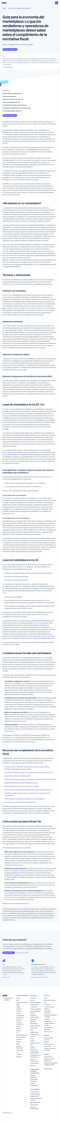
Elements (19, 1020)
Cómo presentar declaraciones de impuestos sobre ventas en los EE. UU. (28, 790)
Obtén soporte (48, 1056)
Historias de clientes (49, 1000)
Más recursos (47, 1031)
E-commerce (33, 1007)
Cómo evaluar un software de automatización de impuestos (24, 799)
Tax (17, 1052)
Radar (18, 1044)
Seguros (32, 1047)
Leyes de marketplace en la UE (11, 102)
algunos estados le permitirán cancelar (15, 452)
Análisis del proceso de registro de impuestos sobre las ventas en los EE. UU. (30, 779)
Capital (18, 1007)
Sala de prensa (48, 1044)
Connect (18, 1013)
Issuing (18, 1030)
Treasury (18, 1056)
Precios (18, 998)
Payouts (18, 1041)
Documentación (34, 1092)
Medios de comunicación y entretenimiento (34, 1051)
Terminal (18, 1054)
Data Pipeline (20, 1018)
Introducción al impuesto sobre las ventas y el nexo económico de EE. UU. (28, 772)
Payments (19, 1039)
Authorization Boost (21, 1002)
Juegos (32, 1040)
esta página (34, 179)
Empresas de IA (34, 1032)
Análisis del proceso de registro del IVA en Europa (21, 783)
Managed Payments (21, 1035)
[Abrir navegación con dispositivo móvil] (56, 2)
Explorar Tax (6, 977)
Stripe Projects (34, 1104)
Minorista (32, 1065)
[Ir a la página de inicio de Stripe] (4, 996)
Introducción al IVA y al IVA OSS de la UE (17, 776)
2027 (15, 124)
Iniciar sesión (48, 1069)
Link (17, 1033)
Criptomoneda (20, 1015)
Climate (18, 1011)
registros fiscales (19, 870)
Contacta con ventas (22, 952)
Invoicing (18, 1028)
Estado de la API (34, 1096)
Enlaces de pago (20, 1037)
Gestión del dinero (35, 1025)
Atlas (17, 1000)
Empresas (33, 998)
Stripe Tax (5, 848)
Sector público (34, 1063)
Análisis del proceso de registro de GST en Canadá (21, 786)
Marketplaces (34, 1023)
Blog (45, 1002)
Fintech (32, 1038)
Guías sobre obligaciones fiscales (19, 8)
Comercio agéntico (35, 1002)
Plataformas (33, 1028)
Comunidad (47, 1004)
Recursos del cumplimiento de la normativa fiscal (16, 108)
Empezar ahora (8, 952)
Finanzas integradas (35, 1009)
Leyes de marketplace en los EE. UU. (12, 99)
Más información (7, 67)
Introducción (6, 90)
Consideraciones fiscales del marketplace (14, 105)
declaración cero (31, 439)
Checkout (19, 1009)
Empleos (46, 1042)
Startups (32, 1000)
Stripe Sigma (19, 1050)
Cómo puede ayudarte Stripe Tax (11, 111)
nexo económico (9, 413)
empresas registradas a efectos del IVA (38, 636)
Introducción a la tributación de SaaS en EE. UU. (19, 802)
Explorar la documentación (39, 977)
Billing (17, 1004)
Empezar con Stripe (9, 49)
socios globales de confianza (14, 893)
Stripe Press (47, 1046)
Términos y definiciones (9, 96)
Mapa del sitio (48, 1021)
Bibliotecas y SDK (35, 1102)
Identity (18, 1026)
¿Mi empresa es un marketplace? (11, 93)
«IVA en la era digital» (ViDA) (43, 623)
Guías (4, 8)
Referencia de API (35, 1094)
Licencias (46, 1019)
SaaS (31, 1030)
